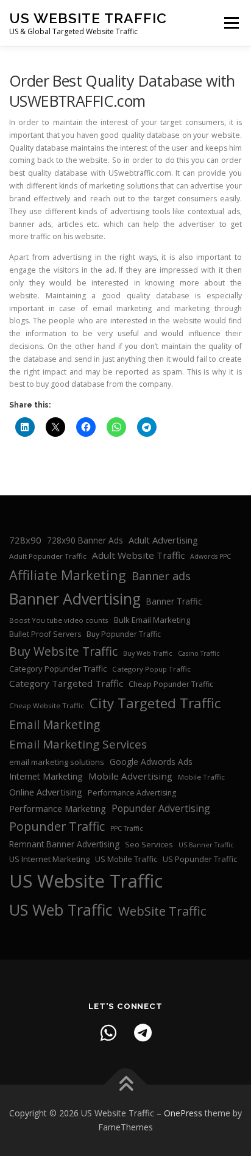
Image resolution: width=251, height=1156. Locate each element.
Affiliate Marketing (67, 575)
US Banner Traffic (206, 845)
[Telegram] (142, 1033)
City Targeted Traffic (155, 703)
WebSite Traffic (162, 910)
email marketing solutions (56, 761)
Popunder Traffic (57, 826)
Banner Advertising (75, 599)
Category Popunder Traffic (58, 668)
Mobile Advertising (130, 776)
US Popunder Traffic (200, 858)
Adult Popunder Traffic (48, 556)
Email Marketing (54, 725)
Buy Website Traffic (63, 651)
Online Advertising (45, 792)
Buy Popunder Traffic (124, 634)
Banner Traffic (174, 601)
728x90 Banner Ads (85, 540)
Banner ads (161, 576)
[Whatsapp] (108, 1033)
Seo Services (149, 844)
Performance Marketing (57, 808)
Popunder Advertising (160, 808)
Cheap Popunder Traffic (171, 684)
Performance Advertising (132, 793)
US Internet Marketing (49, 858)
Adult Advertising (163, 540)
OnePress (183, 1113)
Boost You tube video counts (58, 620)
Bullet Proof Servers (45, 634)
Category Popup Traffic (151, 668)
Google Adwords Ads (151, 761)
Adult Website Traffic (138, 555)
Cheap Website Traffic (46, 705)
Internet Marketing (46, 776)
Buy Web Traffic (147, 653)
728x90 (25, 540)
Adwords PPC (210, 556)
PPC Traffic (126, 828)
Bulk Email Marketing (152, 619)
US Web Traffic (61, 909)
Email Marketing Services (78, 744)
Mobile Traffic (201, 776)
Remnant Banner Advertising (64, 844)
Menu (231, 23)
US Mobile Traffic (126, 858)
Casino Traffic (199, 653)
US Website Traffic (88, 18)
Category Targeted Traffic (66, 683)
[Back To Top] (125, 1084)
